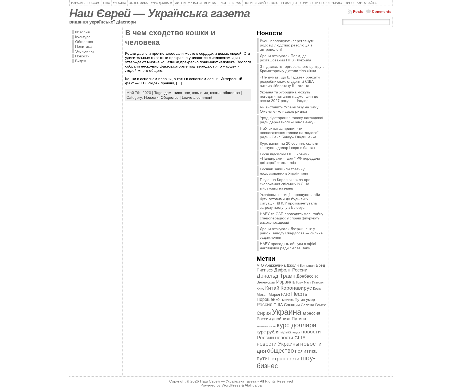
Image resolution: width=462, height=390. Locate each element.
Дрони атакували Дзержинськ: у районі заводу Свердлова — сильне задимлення (291, 233)
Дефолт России (290, 270)
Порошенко (268, 299)
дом (167, 92)
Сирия (264, 313)
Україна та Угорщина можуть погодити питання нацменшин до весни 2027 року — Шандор (289, 96)
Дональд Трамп (276, 276)
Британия (307, 265)
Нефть (299, 294)
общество (231, 92)
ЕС (316, 276)
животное (182, 92)
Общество (84, 42)
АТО (260, 265)
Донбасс (305, 276)
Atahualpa (253, 385)
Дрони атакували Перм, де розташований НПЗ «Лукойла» (286, 58)
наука (296, 332)
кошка (215, 92)
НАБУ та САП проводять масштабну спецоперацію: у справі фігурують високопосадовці (291, 218)
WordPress (231, 385)
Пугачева (287, 299)
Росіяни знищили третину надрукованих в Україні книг (284, 171)
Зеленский (266, 282)
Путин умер (305, 300)
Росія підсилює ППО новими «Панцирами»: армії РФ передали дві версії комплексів (290, 158)
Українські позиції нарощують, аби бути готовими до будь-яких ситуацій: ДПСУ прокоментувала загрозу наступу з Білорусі (290, 201)
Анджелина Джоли (282, 265)
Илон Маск (303, 282)
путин (264, 358)
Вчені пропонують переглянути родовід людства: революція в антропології (287, 45)
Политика (83, 46)
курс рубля (268, 331)
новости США (290, 337)
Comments (381, 11)
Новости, (152, 97)
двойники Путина (289, 319)
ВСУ (270, 270)
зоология (200, 92)
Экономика (84, 51)
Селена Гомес (313, 305)
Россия (264, 304)
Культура (83, 37)
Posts (358, 11)
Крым (317, 288)
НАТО (285, 295)
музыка (285, 332)
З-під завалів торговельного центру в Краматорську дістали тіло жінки (292, 68)
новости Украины (278, 344)
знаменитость (266, 326)
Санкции (292, 305)
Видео (80, 61)
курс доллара (296, 325)
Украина (286, 312)
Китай (272, 288)
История (82, 32)
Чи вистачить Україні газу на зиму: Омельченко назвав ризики (289, 109)
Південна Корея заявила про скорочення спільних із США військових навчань (285, 184)
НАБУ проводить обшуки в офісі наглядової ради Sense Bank (288, 246)
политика (306, 351)
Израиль (285, 282)
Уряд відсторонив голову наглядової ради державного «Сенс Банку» (291, 120)
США (278, 304)
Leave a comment (197, 97)
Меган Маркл (268, 295)
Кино (260, 288)
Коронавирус (296, 288)
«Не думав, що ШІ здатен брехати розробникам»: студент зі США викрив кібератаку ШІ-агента (290, 81)
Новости (82, 56)
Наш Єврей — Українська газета (159, 13)
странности (285, 358)
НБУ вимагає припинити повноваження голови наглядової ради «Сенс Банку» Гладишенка (289, 132)
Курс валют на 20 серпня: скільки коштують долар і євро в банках (289, 145)
